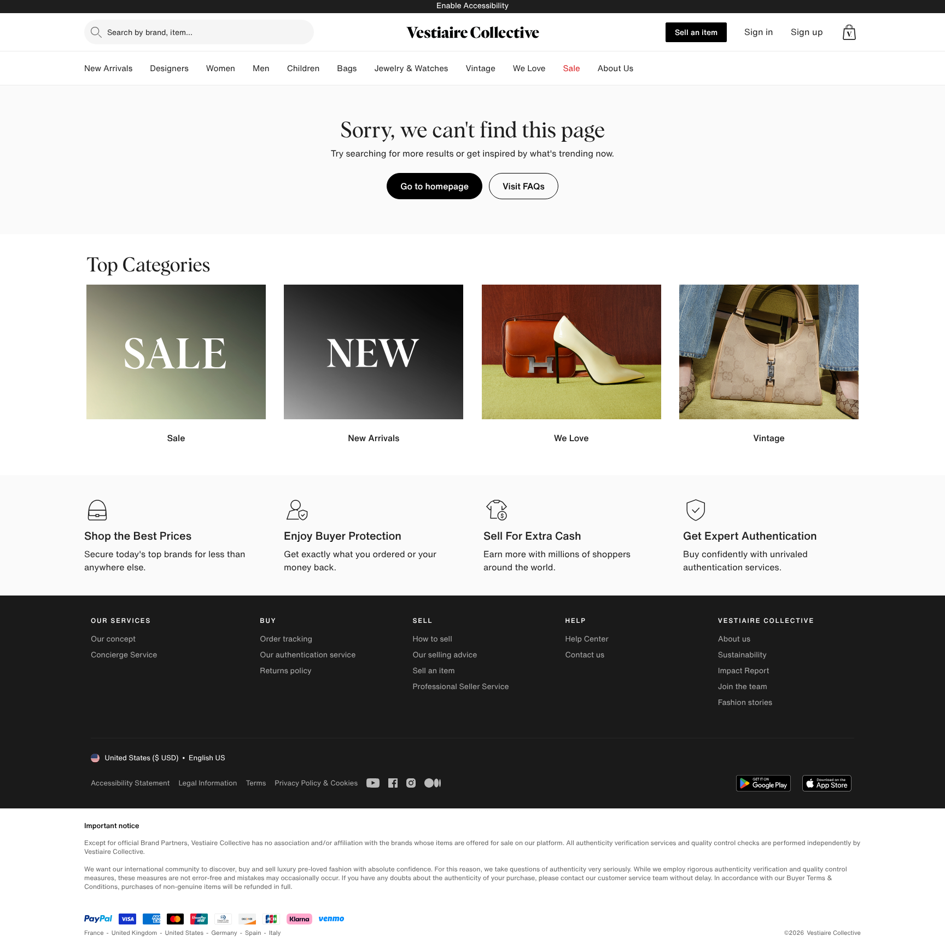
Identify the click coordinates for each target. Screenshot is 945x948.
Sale (571, 68)
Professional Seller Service (460, 686)
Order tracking (286, 639)
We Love (529, 68)
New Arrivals (108, 68)
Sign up (807, 32)
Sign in (758, 32)
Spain (253, 933)
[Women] (244, 68)
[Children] (328, 68)
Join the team (742, 686)
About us (734, 639)
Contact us (585, 655)
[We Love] (554, 68)
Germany (224, 933)
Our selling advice (444, 655)
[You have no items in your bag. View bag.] (849, 32)
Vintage (480, 68)
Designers (169, 68)
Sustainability (742, 655)
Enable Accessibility (472, 5)
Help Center (587, 639)
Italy (275, 933)
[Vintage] (504, 68)
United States (184, 933)
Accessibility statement (130, 783)
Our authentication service (307, 655)
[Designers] (197, 68)
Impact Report (743, 671)
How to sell (432, 639)
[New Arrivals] (141, 68)
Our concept (113, 639)
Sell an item (696, 32)
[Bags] (365, 68)
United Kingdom (135, 933)
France (94, 933)
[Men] (278, 68)
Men (261, 68)
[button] (849, 32)
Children (303, 68)
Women (220, 68)
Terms (256, 783)
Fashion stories (745, 702)
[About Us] (642, 68)
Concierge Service (124, 655)
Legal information (207, 783)
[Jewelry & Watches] (456, 68)
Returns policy (285, 671)
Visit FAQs (524, 186)
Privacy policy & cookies (316, 783)
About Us (615, 68)
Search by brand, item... (149, 32)
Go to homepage (434, 186)
